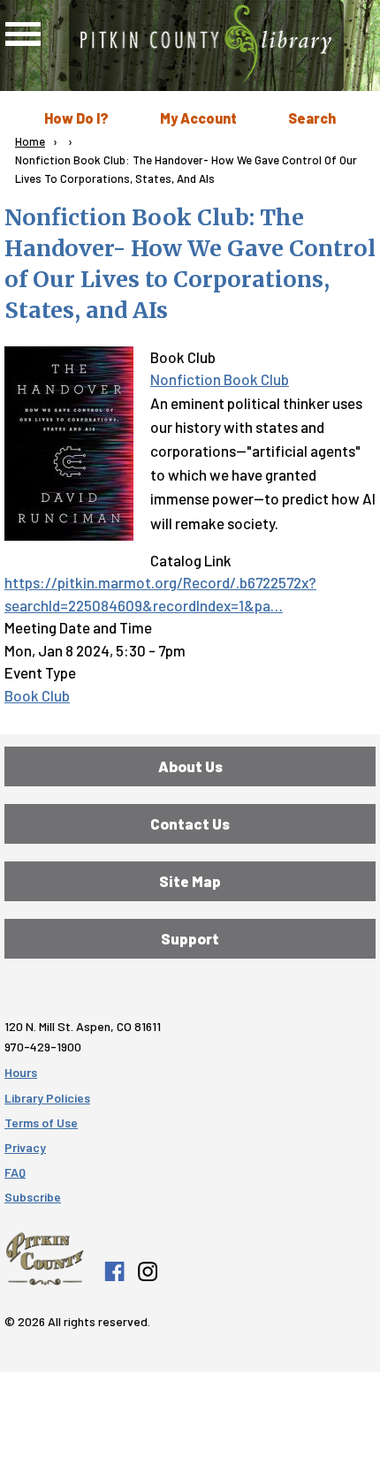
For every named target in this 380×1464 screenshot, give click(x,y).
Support (190, 938)
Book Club (37, 695)
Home (30, 141)
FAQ (15, 1172)
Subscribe (32, 1196)
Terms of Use (41, 1122)
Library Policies (47, 1097)
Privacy (25, 1147)
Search (312, 118)
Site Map (190, 881)
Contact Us (190, 823)
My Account (198, 118)
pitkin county (44, 1259)
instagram (147, 1271)
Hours (20, 1072)
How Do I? (76, 118)
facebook (114, 1271)
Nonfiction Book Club (219, 379)
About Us (190, 766)
